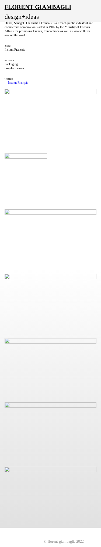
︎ (86, 541)
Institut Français (18, 83)
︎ (94, 541)
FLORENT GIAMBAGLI (38, 7)
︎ (90, 541)
